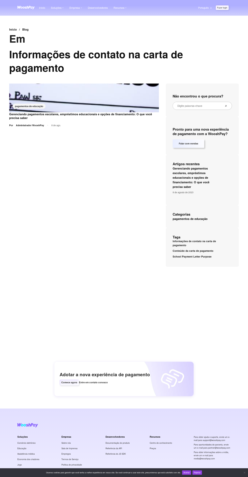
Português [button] (203, 7)
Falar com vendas (188, 143)
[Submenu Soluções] (63, 7)
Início (42, 7)
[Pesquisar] (227, 106)
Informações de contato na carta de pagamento (194, 243)
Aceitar (187, 472)
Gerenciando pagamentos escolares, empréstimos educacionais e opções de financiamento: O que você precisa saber (80, 116)
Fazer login (222, 7)
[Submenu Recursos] (126, 7)
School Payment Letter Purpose (192, 256)
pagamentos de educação (29, 106)
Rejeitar (197, 472)
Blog (25, 29)
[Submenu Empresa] (81, 7)
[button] (69, 382)
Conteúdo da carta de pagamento (193, 250)
